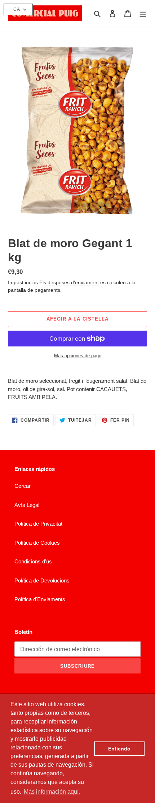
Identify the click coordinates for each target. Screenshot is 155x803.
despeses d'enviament (74, 282)
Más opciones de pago (77, 355)
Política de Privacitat (38, 524)
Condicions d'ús (33, 561)
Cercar (22, 486)
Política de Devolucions (42, 580)
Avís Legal (26, 505)
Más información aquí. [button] (52, 792)
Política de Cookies (37, 543)
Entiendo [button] (119, 749)
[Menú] (142, 13)
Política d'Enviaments (39, 599)
